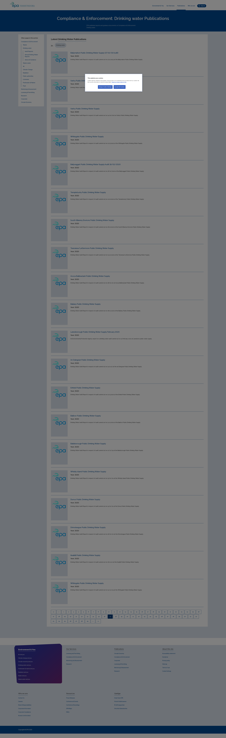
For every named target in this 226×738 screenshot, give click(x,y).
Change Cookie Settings (105, 87)
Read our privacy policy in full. (119, 82)
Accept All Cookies (120, 87)
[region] (113, 83)
